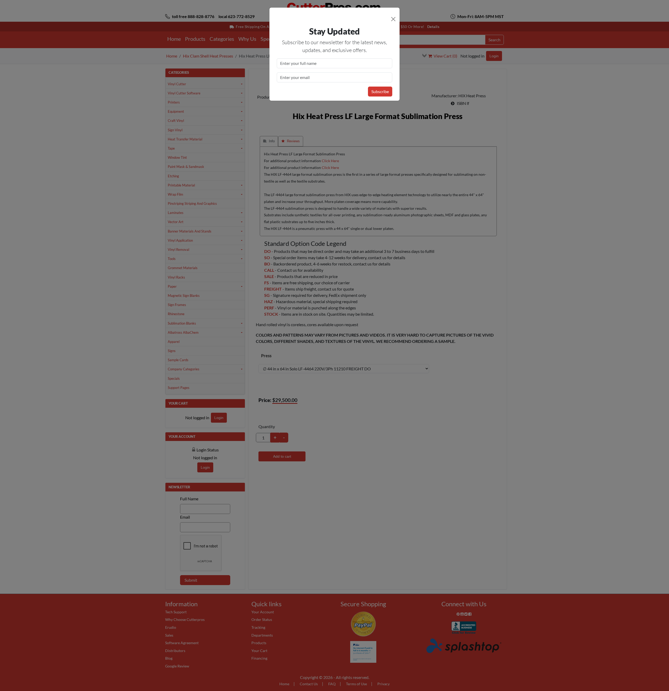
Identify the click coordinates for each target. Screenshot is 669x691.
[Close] (393, 19)
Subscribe (380, 91)
